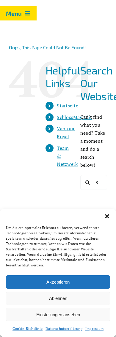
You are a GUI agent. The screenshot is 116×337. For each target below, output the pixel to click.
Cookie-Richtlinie (27, 328)
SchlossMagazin (74, 117)
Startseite (67, 105)
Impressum (94, 328)
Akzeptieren (58, 281)
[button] (107, 216)
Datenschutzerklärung (64, 328)
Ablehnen (58, 298)
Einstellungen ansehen (58, 314)
